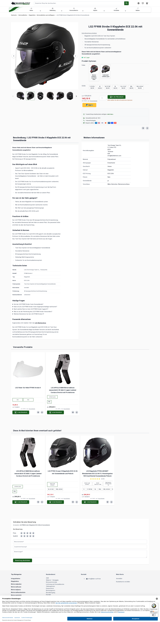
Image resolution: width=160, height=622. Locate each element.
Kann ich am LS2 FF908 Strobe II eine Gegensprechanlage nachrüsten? (35, 306)
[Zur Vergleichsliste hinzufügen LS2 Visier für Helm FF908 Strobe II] (42, 412)
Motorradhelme (23, 15)
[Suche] (126, 3)
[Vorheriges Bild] (14, 56)
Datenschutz (50, 588)
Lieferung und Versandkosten (55, 584)
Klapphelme (15, 581)
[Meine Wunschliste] (143, 3)
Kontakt (48, 594)
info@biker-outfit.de (94, 579)
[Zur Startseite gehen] (20, 3)
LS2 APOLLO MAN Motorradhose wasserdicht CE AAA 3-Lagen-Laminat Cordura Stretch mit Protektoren (62, 390)
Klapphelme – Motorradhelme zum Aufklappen (42, 15)
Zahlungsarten (50, 586)
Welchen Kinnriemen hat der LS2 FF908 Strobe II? (29, 314)
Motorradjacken (16, 584)
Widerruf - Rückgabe (52, 580)
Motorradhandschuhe (18, 592)
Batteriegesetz (50, 590)
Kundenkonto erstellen (123, 582)
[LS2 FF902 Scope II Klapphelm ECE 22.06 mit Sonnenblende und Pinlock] (62, 452)
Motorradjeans (16, 589)
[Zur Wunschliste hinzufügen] (143, 128)
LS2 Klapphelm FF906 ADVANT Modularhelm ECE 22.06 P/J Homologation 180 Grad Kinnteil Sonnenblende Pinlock (97, 473)
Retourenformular (51, 582)
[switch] (154, 615)
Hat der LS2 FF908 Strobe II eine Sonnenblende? (28, 304)
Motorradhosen (16, 587)
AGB (47, 578)
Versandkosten (93, 101)
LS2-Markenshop (40, 323)
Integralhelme (15, 578)
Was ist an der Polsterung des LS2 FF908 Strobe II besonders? (33, 311)
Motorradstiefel (16, 595)
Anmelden (119, 578)
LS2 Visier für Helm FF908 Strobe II (28, 388)
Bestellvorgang (50, 592)
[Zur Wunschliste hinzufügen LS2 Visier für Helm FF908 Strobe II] (38, 412)
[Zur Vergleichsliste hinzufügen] (147, 128)
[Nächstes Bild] (75, 56)
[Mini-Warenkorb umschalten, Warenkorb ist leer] (147, 3)
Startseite (14, 15)
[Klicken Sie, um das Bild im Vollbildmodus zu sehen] (44, 55)
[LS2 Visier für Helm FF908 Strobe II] (28, 369)
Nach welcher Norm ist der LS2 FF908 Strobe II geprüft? (31, 309)
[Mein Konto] (138, 3)
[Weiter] (76, 96)
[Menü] (157, 604)
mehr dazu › (110, 114)
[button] (115, 33)
